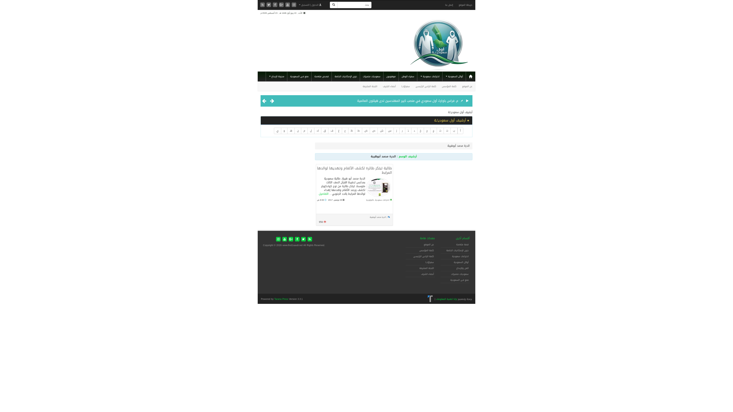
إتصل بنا (449, 5)
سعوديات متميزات (371, 76)
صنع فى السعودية (299, 76)
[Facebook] (275, 5)
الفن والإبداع (462, 268)
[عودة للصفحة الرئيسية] (439, 43)
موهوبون (391, 76)
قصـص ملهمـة (321, 76)
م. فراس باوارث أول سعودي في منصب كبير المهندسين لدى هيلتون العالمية (407, 101)
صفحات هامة (427, 238)
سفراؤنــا (405, 86)
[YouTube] (288, 5)
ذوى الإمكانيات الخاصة (346, 76)
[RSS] (263, 5)
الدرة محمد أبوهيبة (378, 217)
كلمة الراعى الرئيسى (426, 86)
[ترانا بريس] (430, 299)
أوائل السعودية (455, 76)
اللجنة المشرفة (370, 86)
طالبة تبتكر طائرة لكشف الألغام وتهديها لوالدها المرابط (354, 170)
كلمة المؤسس (449, 86)
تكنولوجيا (370, 200)
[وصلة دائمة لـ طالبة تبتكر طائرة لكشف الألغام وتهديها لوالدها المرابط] (378, 187)
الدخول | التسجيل (309, 5)
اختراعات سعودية (430, 76)
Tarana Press (281, 299)
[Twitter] (269, 5)
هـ (291, 130)
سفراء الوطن (408, 76)
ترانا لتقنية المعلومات (446, 299)
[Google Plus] (282, 5)
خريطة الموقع (465, 5)
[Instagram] (294, 5)
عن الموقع (467, 86)
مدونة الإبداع (277, 76)
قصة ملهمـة (462, 244)
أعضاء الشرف (389, 86)
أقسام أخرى (463, 238)
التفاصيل (324, 193)
